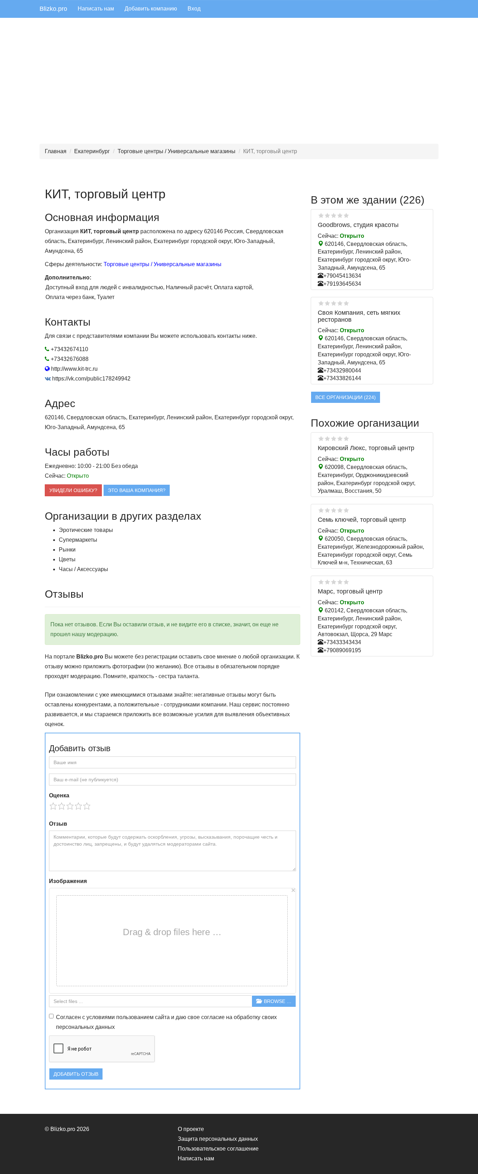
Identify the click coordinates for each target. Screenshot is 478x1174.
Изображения (68, 881)
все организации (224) (345, 397)
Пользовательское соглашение (218, 1149)
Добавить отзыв (76, 1074)
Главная (55, 151)
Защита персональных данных (218, 1139)
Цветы (67, 559)
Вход (194, 9)
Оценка (59, 795)
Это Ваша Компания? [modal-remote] (137, 490)
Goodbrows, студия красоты (358, 224)
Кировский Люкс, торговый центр (366, 447)
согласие (213, 1017)
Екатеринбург (92, 151)
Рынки (67, 550)
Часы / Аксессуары (83, 569)
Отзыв (58, 824)
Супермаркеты (78, 540)
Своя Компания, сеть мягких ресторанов (359, 316)
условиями (100, 1017)
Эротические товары (86, 530)
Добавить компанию (151, 9)
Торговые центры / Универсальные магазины (177, 151)
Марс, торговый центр (350, 591)
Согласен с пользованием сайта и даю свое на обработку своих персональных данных (166, 1022)
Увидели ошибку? (73, 490)
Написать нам (96, 9)
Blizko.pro (53, 8)
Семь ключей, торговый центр (362, 519)
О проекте (191, 1129)
